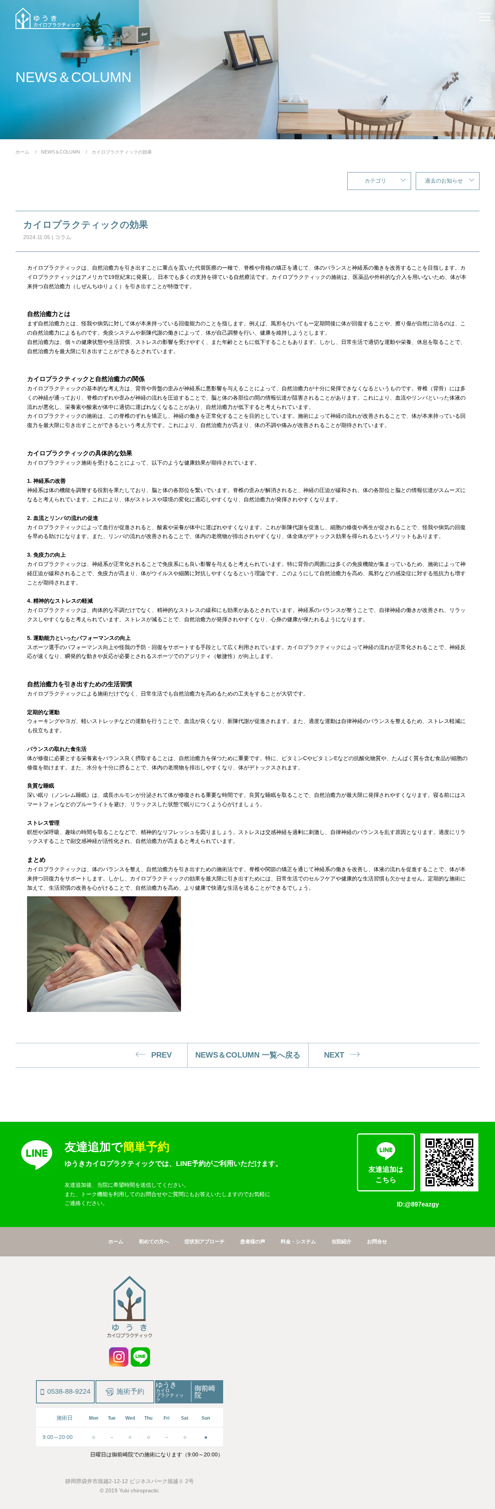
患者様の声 (252, 1241)
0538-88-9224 (68, 1391)
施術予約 (130, 1391)
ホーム (115, 1241)
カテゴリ (375, 181)
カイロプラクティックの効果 (85, 224)
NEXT (334, 1055)
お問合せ (377, 1241)
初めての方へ (154, 1241)
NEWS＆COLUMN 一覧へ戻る (247, 1055)
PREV (161, 1055)
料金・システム (298, 1241)
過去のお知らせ (444, 181)
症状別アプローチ (204, 1241)
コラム (63, 237)
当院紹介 (341, 1241)
